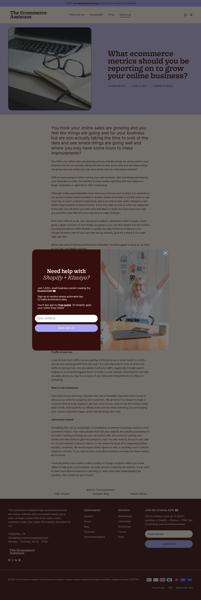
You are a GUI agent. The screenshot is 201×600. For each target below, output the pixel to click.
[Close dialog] (165, 253)
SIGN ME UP (66, 328)
